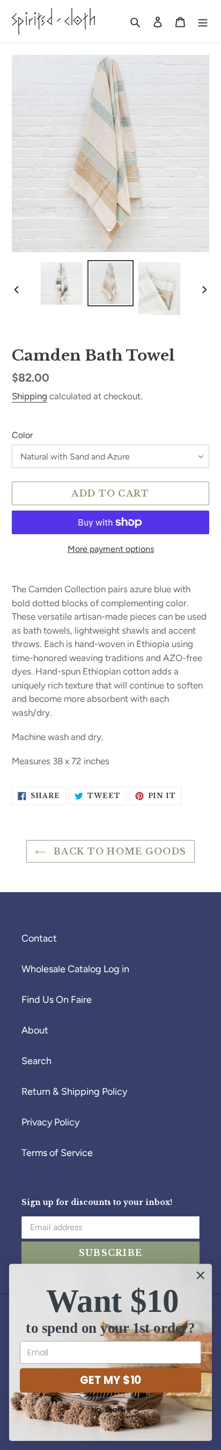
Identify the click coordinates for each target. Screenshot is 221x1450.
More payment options (111, 549)
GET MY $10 (110, 1380)
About (34, 1030)
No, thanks (110, 1410)
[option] (62, 283)
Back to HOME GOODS (118, 851)
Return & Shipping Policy (74, 1091)
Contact (39, 938)
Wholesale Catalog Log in (75, 969)
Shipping (29, 396)
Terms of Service (57, 1153)
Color (22, 435)
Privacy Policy (50, 1122)
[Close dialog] (200, 1275)
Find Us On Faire (56, 1000)
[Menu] (202, 21)
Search (36, 1061)
